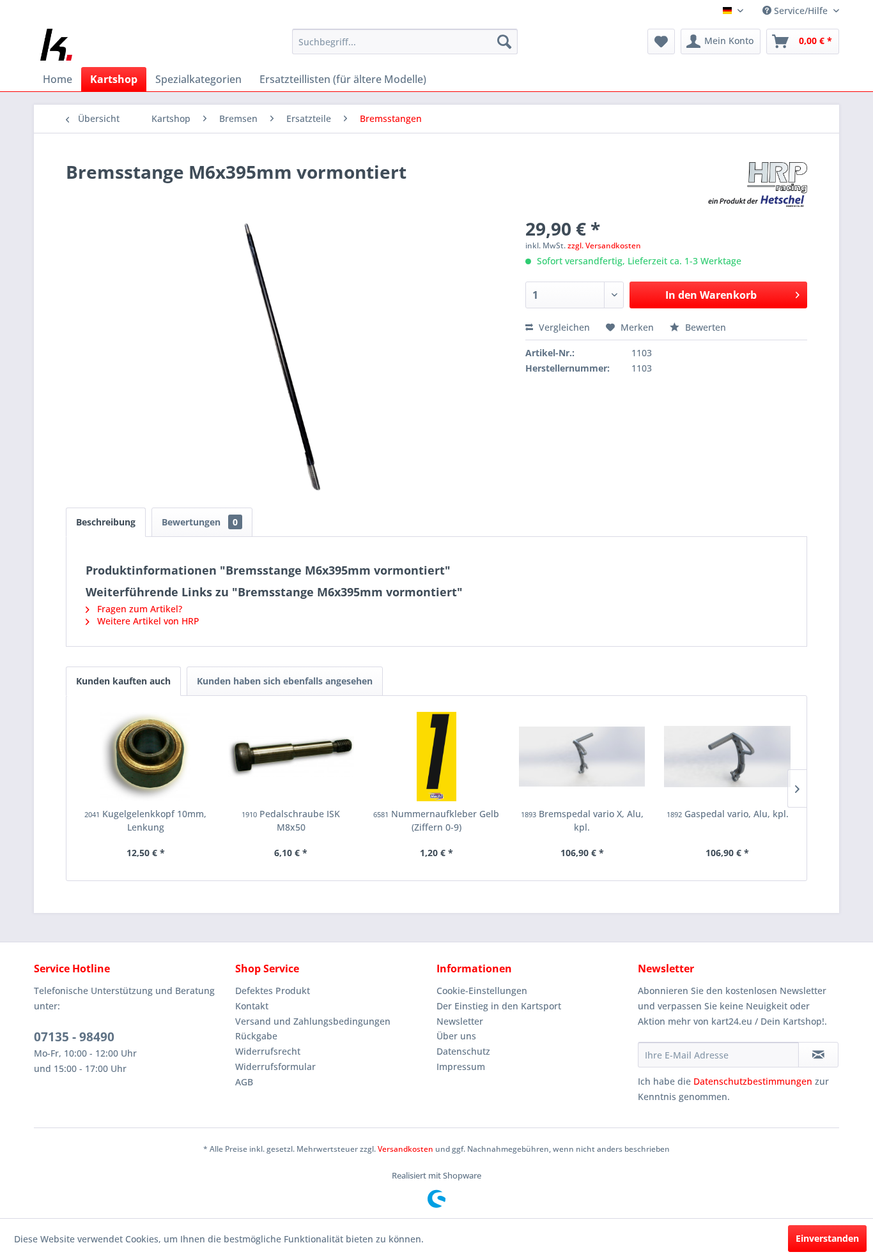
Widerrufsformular (275, 1066)
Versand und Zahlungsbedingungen (312, 1021)
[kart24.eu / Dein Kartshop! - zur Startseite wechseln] (56, 45)
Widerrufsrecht (267, 1051)
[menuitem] (405, 41)
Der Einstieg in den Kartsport (498, 1006)
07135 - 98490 (74, 1037)
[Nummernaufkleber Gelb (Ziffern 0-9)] (436, 756)
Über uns (456, 1036)
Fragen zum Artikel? (138, 609)
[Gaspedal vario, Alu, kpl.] (727, 756)
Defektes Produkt (272, 990)
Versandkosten (405, 1148)
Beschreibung (105, 522)
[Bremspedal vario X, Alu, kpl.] (582, 756)
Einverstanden (827, 1238)
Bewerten (704, 327)
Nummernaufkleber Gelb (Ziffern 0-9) (436, 820)
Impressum (460, 1066)
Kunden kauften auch (123, 681)
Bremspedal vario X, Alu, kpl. (582, 820)
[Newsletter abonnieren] (818, 1054)
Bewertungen (200, 522)
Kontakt (251, 1006)
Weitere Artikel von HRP (147, 621)
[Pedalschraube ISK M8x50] (291, 756)
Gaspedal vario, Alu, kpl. (728, 814)
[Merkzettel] (661, 41)
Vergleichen (563, 327)
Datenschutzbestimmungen (752, 1081)
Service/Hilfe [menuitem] (800, 10)
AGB (244, 1082)
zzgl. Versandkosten (604, 245)
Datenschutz (463, 1051)
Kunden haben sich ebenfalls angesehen (285, 681)
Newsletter (459, 1021)
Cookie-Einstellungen (481, 990)
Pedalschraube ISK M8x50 (291, 820)
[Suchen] (504, 41)
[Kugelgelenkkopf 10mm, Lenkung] (145, 756)
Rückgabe (256, 1036)
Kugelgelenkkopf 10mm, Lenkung (145, 820)
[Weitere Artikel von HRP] (757, 184)
